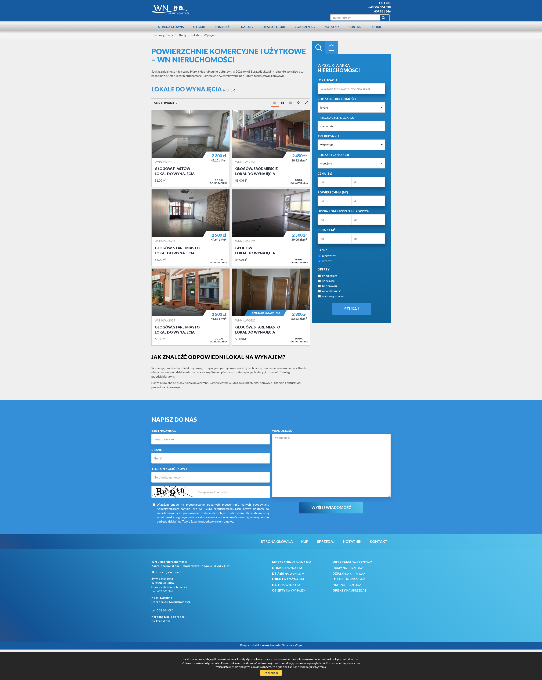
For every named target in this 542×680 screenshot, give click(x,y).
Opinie (377, 26)
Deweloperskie (274, 26)
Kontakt (356, 26)
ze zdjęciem (329, 275)
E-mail (156, 449)
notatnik (332, 26)
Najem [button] (246, 26)
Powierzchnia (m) (333, 192)
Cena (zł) (325, 173)
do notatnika (218, 181)
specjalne (328, 281)
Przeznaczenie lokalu (336, 117)
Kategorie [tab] (331, 47)
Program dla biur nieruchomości (261, 645)
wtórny (327, 261)
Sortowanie (165, 103)
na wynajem (291, 562)
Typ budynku (328, 136)
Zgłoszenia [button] (304, 26)
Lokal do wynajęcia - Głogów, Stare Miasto (191, 227)
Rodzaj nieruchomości (337, 99)
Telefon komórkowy (169, 468)
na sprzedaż (352, 562)
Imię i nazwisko (163, 430)
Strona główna (171, 26)
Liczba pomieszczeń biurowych (343, 211)
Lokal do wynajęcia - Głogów (271, 227)
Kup (304, 541)
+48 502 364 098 (379, 7)
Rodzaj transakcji (333, 155)
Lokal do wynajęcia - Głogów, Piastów (191, 148)
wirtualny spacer (333, 296)
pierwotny (329, 256)
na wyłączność (331, 291)
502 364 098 (165, 610)
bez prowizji (329, 286)
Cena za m (326, 230)
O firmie (199, 26)
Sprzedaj (326, 541)
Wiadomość (282, 430)
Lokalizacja (327, 80)
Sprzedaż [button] (222, 26)
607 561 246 (382, 11)
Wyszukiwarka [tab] (318, 47)
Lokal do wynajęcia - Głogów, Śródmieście (271, 148)
